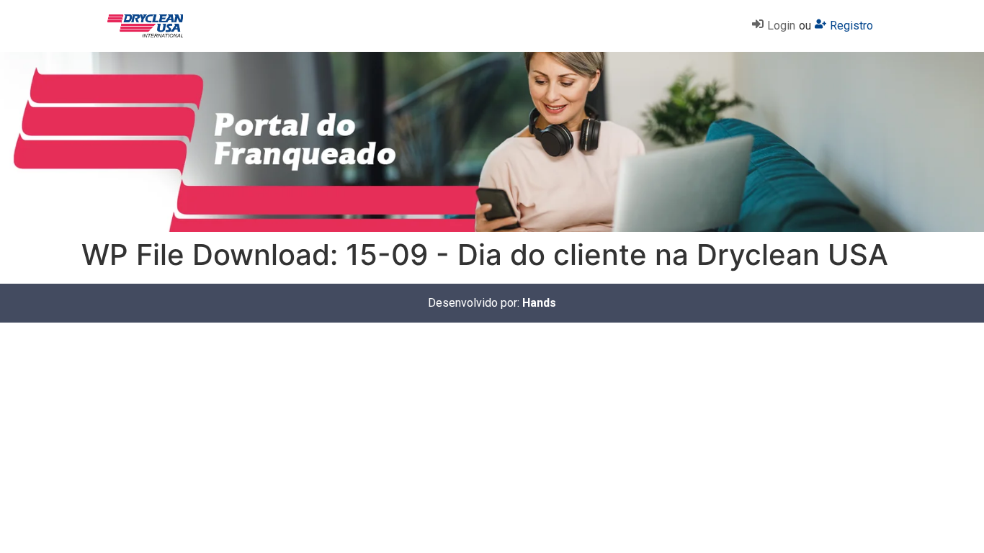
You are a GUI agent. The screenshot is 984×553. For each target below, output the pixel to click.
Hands (539, 303)
